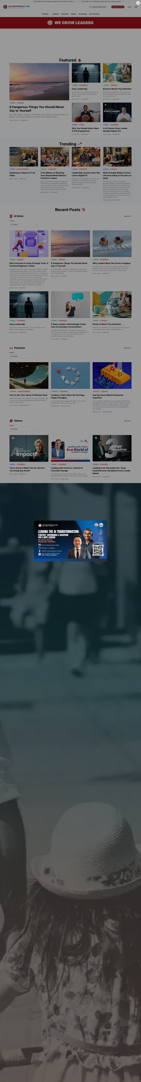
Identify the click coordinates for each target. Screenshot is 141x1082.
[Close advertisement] (138, 3)
